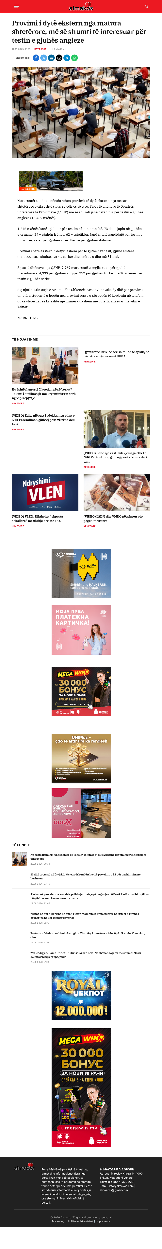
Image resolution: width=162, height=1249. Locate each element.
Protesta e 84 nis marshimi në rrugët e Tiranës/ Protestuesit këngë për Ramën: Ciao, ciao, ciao (87, 935)
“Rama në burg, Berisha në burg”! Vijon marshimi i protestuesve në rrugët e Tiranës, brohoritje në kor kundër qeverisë (84, 916)
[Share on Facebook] (36, 58)
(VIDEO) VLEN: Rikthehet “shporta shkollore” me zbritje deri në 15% (37, 518)
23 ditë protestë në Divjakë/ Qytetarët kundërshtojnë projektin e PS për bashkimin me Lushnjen (85, 876)
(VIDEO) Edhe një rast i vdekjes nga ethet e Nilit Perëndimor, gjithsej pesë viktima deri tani (43, 419)
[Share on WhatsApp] (74, 58)
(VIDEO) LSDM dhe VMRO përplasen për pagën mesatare (113, 518)
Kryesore (40, 49)
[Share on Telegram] (66, 58)
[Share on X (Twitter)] (43, 58)
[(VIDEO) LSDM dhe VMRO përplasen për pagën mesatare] (117, 492)
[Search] (146, 6)
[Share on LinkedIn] (51, 58)
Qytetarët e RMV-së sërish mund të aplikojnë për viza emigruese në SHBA (116, 354)
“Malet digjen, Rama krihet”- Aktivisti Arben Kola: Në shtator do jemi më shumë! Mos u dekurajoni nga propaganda (85, 955)
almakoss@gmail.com (114, 1190)
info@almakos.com (121, 1186)
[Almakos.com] (81, 6)
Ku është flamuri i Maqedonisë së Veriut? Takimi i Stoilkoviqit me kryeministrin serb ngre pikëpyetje (44, 393)
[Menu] (16, 6)
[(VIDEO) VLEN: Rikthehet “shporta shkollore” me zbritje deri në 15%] (45, 492)
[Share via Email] (59, 58)
